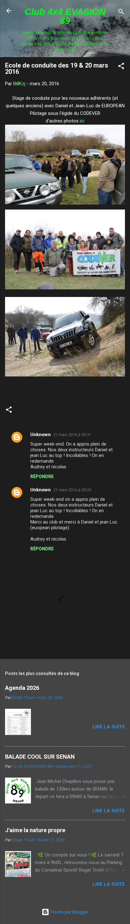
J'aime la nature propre (35, 830)
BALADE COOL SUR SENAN (40, 756)
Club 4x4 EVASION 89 (65, 16)
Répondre (42, 476)
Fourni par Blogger (68, 912)
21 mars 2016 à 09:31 (72, 434)
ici (82, 121)
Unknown (40, 434)
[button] (121, 67)
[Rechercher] (121, 12)
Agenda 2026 (22, 687)
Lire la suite (108, 727)
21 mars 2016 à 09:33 (72, 490)
